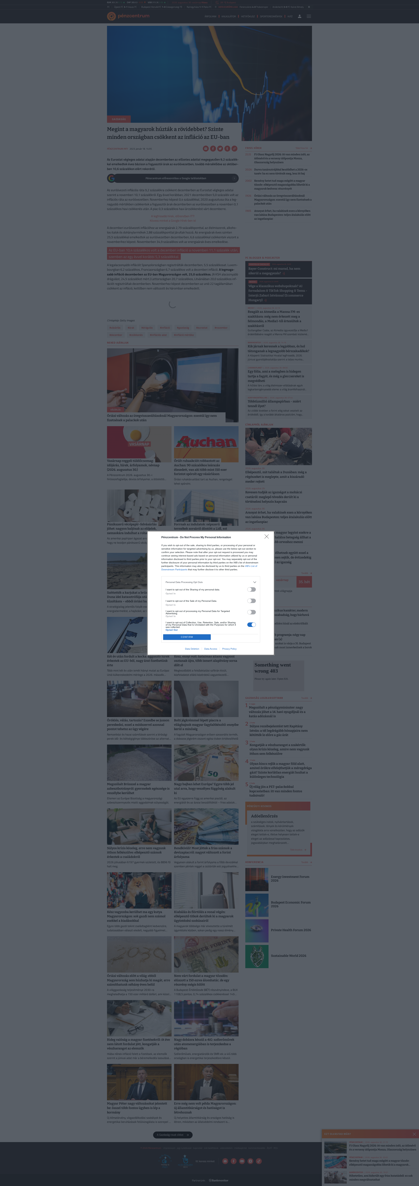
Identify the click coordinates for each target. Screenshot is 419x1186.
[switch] (251, 589)
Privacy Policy (229, 648)
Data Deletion (192, 648)
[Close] (268, 537)
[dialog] (210, 593)
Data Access (210, 648)
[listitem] (211, 582)
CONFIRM (187, 637)
